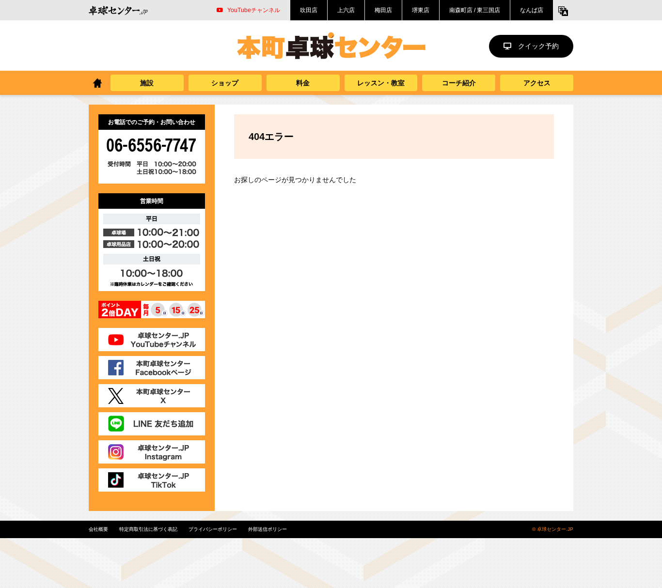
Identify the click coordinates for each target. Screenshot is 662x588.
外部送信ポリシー (267, 529)
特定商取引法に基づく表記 (148, 529)
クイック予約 (538, 46)
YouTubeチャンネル (253, 10)
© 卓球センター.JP (552, 529)
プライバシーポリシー (213, 529)
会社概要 (98, 529)
